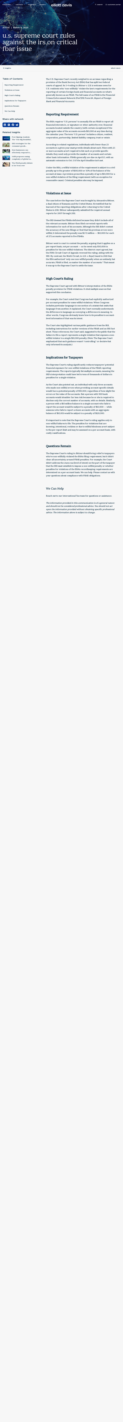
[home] (61, 4)
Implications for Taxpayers (15, 101)
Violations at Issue (12, 90)
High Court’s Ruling (12, 95)
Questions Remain (12, 106)
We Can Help (10, 111)
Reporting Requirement (14, 85)
